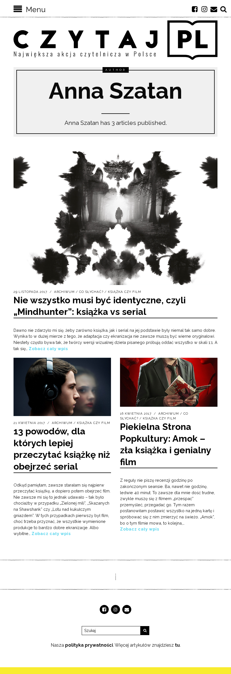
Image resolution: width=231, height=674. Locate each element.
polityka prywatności (89, 645)
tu (177, 645)
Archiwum (64, 292)
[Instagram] (204, 9)
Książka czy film (124, 292)
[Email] (214, 9)
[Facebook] (194, 9)
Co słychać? (91, 292)
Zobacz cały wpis (48, 348)
